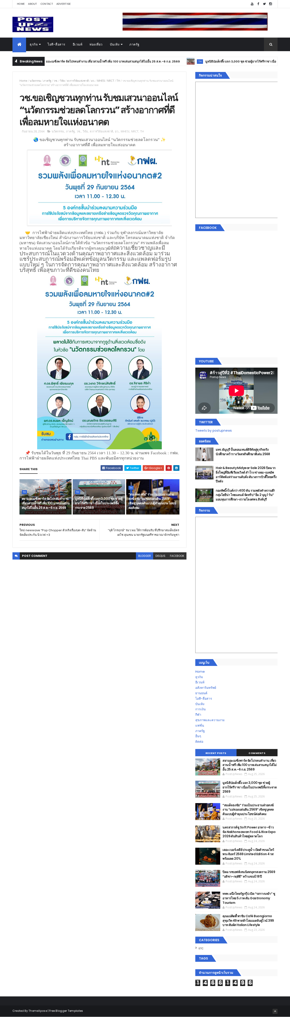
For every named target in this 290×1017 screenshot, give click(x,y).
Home (21, 3)
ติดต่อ (199, 741)
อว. (93, 81)
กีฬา (198, 714)
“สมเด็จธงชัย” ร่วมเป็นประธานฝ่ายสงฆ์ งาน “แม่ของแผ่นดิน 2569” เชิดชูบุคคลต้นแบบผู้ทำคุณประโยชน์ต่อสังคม (152, 501)
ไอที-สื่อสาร (56, 44)
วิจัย (62, 81)
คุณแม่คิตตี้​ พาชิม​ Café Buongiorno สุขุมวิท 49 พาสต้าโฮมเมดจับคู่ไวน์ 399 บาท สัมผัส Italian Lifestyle (248, 920)
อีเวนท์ (77, 44)
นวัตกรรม (35, 81)
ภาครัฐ (134, 44)
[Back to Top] (275, 1011)
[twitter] (264, 4)
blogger (144, 556)
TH (173, 61)
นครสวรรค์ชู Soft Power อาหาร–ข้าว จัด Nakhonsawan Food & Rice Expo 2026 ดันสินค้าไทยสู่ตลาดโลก (249, 831)
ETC (201, 948)
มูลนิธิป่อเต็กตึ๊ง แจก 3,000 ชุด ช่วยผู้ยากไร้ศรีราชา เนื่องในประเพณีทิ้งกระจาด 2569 (233, 61)
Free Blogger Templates (66, 1011)
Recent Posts (215, 753)
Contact (47, 3)
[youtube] (252, 4)
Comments (257, 753)
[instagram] (270, 4)
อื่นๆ (198, 736)
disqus (160, 556)
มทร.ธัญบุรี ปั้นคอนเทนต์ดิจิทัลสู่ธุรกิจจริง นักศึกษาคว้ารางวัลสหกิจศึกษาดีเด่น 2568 (243, 451)
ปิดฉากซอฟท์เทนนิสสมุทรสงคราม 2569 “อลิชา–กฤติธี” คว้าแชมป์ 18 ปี (248, 874)
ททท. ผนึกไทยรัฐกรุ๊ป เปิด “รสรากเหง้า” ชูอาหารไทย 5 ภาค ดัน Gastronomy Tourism (248, 898)
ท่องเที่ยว (96, 44)
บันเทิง (115, 44)
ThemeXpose (38, 1011)
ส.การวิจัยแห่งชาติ (78, 81)
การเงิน (200, 709)
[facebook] (258, 4)
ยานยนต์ (201, 693)
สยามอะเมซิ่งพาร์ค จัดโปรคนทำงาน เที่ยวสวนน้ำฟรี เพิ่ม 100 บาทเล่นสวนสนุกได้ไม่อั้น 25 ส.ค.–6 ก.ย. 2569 (83, 61)
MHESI (101, 81)
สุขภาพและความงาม (210, 720)
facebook (177, 556)
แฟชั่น (199, 725)
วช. (56, 81)
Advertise (63, 3)
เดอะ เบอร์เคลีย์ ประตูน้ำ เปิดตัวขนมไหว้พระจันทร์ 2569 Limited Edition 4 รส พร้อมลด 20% (248, 854)
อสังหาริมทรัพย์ (205, 687)
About (32, 3)
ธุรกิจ (34, 44)
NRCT (110, 81)
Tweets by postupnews (213, 430)
